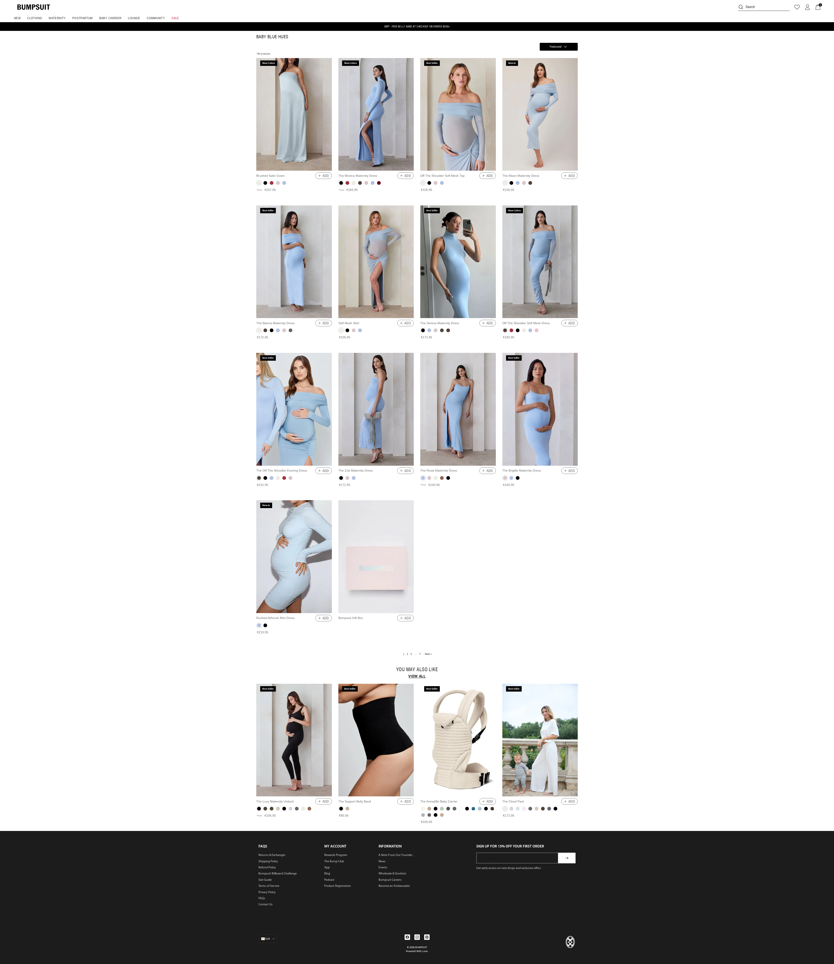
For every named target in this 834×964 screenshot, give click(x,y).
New (17, 18)
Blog (327, 873)
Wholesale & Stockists (392, 873)
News (382, 861)
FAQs (261, 898)
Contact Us (265, 904)
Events (383, 867)
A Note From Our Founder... (396, 855)
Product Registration (337, 886)
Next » (428, 653)
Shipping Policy (268, 861)
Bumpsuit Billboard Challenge (277, 873)
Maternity (57, 18)
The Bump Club (334, 861)
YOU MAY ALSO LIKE (417, 669)
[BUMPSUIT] (33, 7)
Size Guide (265, 880)
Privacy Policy (267, 892)
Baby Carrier (110, 18)
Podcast (329, 880)
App (327, 867)
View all (417, 676)
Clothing (34, 18)
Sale (175, 18)
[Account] (807, 7)
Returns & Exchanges (271, 855)
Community (156, 18)
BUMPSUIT (421, 947)
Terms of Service (268, 886)
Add (326, 175)
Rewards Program (335, 855)
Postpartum (82, 18)
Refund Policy (267, 867)
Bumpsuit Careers (390, 880)
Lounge (134, 18)
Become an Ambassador (394, 886)
